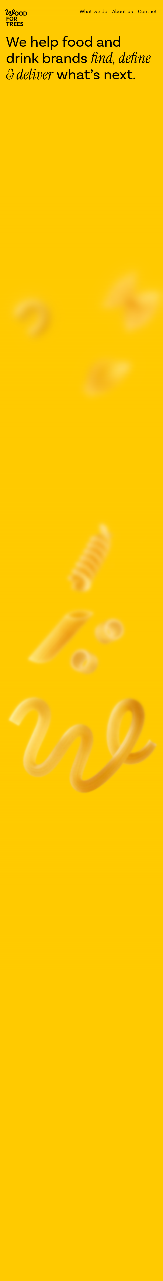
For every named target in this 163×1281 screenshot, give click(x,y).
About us (122, 11)
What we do (93, 11)
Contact (147, 11)
